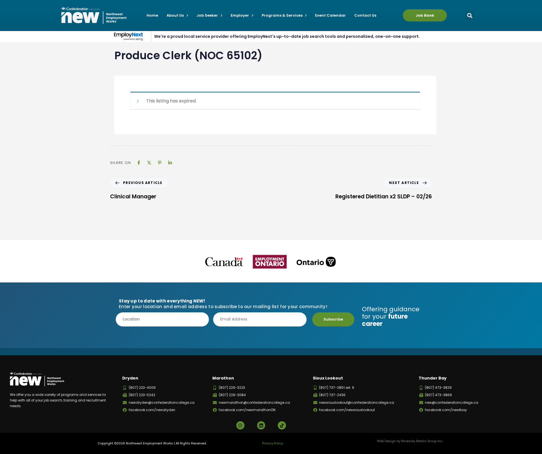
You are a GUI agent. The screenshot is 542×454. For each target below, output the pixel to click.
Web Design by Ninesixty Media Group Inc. (410, 441)
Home (152, 15)
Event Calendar (330, 15)
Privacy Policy (272, 443)
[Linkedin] (170, 163)
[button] (469, 15)
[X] (149, 163)
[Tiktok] (282, 425)
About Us (175, 15)
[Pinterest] (160, 163)
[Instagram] (240, 425)
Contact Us (365, 15)
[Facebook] (139, 163)
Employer (240, 15)
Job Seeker (207, 15)
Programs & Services (282, 15)
